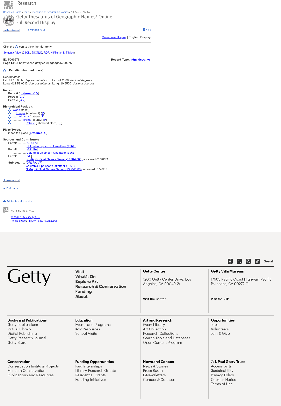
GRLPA (32, 142)
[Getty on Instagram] (248, 261)
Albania (24, 116)
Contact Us (51, 220)
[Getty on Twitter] (239, 261)
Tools (26, 12)
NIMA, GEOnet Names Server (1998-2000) (54, 159)
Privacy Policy (35, 220)
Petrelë (30, 123)
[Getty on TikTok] (257, 261)
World (16, 109)
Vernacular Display (114, 37)
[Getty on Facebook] (230, 261)
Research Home (12, 12)
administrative (141, 59)
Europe (20, 113)
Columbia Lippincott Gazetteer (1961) (51, 146)
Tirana (26, 119)
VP (29, 156)
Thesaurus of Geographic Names (50, 12)
